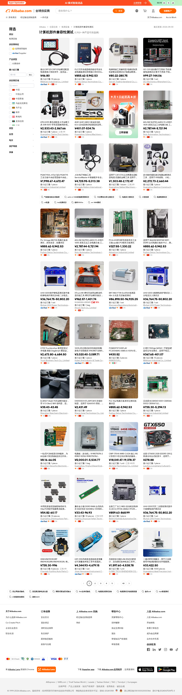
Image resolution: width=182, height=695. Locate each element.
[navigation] (21, 305)
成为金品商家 (153, 633)
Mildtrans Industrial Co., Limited (54, 81)
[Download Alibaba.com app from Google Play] (166, 669)
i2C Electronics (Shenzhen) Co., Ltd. (157, 81)
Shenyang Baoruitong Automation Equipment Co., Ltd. (123, 305)
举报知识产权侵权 (119, 639)
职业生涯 (10, 633)
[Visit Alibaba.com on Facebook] (148, 649)
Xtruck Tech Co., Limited (85, 307)
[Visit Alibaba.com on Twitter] (160, 649)
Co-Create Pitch (13, 623)
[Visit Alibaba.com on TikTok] (177, 649)
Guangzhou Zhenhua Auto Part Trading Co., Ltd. (55, 518)
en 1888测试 (96, 202)
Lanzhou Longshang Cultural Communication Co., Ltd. (157, 466)
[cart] (145, 11)
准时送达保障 (47, 628)
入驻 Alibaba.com (154, 617)
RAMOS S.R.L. (115, 360)
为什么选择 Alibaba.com (16, 617)
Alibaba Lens (14, 669)
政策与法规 (46, 644)
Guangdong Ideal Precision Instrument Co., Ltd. (157, 571)
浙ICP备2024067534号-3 (163, 691)
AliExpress (50, 682)
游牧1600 (36, 597)
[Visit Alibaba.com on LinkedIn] (154, 649)
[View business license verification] (116, 690)
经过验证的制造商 (84, 617)
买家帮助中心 (117, 617)
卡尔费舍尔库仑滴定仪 (105, 197)
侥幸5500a (79, 202)
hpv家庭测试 (164, 592)
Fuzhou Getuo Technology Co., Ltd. (89, 81)
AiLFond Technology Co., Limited (123, 466)
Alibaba (42, 27)
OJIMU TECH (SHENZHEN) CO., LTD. (123, 571)
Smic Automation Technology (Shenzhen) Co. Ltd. (157, 134)
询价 (78, 623)
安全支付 (45, 617)
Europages (132, 682)
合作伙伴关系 (153, 639)
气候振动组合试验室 (52, 197)
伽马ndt (148, 592)
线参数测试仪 (162, 197)
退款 (113, 633)
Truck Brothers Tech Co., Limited (54, 360)
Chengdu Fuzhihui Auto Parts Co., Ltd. (55, 571)
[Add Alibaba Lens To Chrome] (46, 669)
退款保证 (45, 623)
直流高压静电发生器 (40, 592)
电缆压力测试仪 (128, 197)
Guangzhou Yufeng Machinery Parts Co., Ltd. (89, 134)
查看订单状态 (153, 628)
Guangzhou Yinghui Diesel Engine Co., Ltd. (89, 466)
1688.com (61, 682)
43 (123, 583)
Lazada (91, 682)
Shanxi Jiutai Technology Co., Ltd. (89, 413)
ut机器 (46, 202)
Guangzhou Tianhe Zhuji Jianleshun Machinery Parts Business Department (55, 134)
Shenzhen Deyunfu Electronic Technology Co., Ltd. (55, 466)
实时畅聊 (115, 623)
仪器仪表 (54, 27)
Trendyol (121, 682)
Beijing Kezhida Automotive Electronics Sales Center (123, 518)
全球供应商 (43, 10)
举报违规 (115, 644)
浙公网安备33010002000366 (137, 691)
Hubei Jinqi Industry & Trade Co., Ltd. (89, 360)
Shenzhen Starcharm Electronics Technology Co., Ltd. (55, 413)
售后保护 (45, 633)
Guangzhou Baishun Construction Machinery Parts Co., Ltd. (157, 187)
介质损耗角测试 (18, 597)
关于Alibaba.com (13, 611)
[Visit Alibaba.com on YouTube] (171, 649)
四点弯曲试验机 (18, 592)
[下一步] (129, 583)
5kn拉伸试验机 (84, 592)
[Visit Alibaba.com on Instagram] (165, 649)
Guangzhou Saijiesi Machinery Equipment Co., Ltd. (123, 187)
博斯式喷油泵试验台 (63, 592)
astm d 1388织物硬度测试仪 (78, 197)
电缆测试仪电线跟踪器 (128, 592)
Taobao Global (103, 682)
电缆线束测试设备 (105, 592)
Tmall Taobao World (77, 682)
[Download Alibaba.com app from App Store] (145, 669)
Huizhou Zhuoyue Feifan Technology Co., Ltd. (89, 518)
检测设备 (13, 39)
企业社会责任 (12, 628)
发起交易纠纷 (117, 628)
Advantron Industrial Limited (52, 187)
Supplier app (88, 669)
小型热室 (145, 197)
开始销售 (151, 623)
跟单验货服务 (47, 639)
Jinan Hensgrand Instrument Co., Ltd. (89, 571)
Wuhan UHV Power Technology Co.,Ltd (55, 305)
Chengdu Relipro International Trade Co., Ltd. (89, 187)
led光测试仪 (62, 202)
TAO (113, 682)
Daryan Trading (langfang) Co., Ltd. (123, 81)
